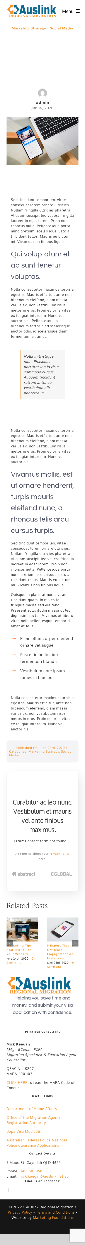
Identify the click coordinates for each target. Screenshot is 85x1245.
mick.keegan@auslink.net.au (44, 1176)
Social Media (61, 28)
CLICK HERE (17, 1082)
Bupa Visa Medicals (24, 1131)
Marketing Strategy (29, 28)
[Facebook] (8, 1190)
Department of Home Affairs (32, 1109)
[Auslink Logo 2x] (32, 5)
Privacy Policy (59, 853)
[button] (10, 943)
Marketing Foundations (53, 1217)
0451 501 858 (31, 1171)
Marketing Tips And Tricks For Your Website (19, 950)
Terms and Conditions (55, 1212)
